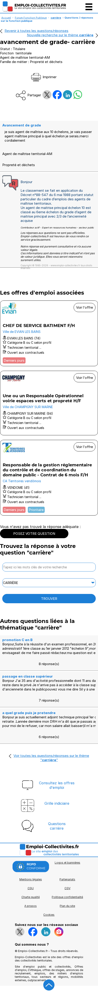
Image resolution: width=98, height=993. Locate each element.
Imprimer (49, 77)
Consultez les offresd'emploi (57, 785)
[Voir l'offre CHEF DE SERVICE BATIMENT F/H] (49, 333)
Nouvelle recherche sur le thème (60, 35)
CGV (67, 888)
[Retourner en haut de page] (49, 985)
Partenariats (67, 879)
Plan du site (67, 906)
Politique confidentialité (67, 897)
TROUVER (49, 598)
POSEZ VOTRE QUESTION (34, 533)
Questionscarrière (57, 826)
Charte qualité (30, 897)
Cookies (48, 914)
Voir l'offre (84, 307)
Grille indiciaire (56, 803)
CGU (31, 888)
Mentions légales (30, 879)
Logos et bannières (67, 862)
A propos (30, 906)
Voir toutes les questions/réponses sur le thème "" (51, 757)
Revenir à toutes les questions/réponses (36, 31)
